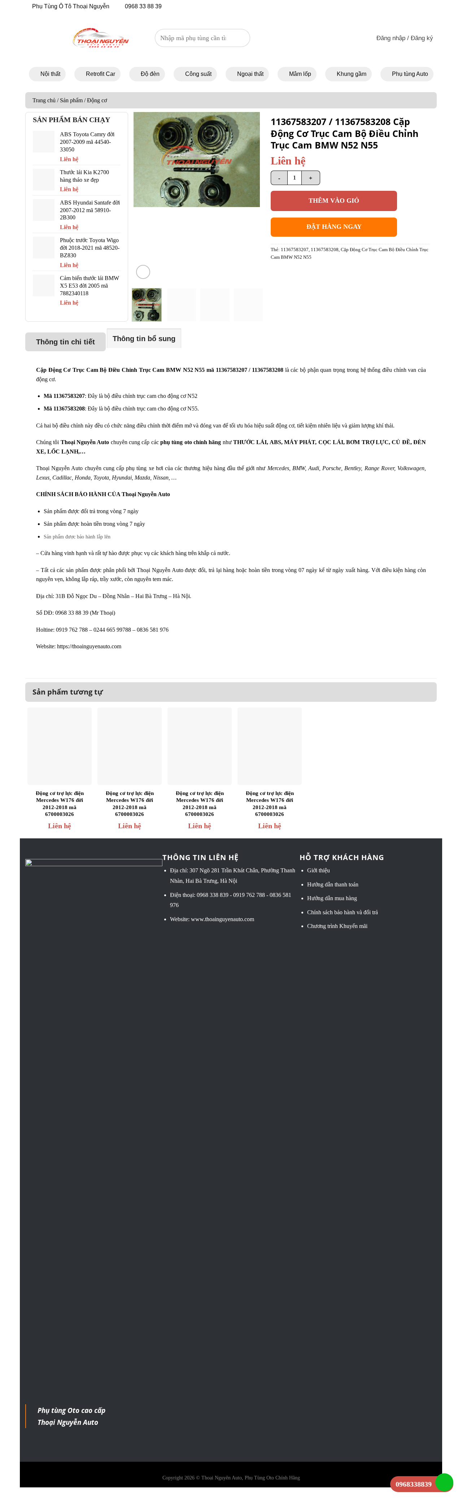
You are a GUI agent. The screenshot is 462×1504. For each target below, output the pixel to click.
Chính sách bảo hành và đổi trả (342, 912)
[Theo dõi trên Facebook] (352, 6)
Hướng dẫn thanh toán (332, 884)
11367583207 (295, 249)
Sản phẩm (71, 100)
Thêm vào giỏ (334, 200)
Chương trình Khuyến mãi (337, 926)
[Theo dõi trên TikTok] (361, 6)
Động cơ (97, 100)
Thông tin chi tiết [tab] (65, 342)
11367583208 (325, 249)
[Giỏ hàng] (354, 38)
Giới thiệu (318, 870)
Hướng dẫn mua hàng (332, 898)
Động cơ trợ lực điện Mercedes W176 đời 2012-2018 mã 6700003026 (60, 803)
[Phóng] (143, 272)
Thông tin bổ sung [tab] (144, 339)
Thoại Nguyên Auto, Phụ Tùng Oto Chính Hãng (250, 1478)
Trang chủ (44, 100)
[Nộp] (241, 38)
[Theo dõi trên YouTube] (371, 6)
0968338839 (414, 1484)
